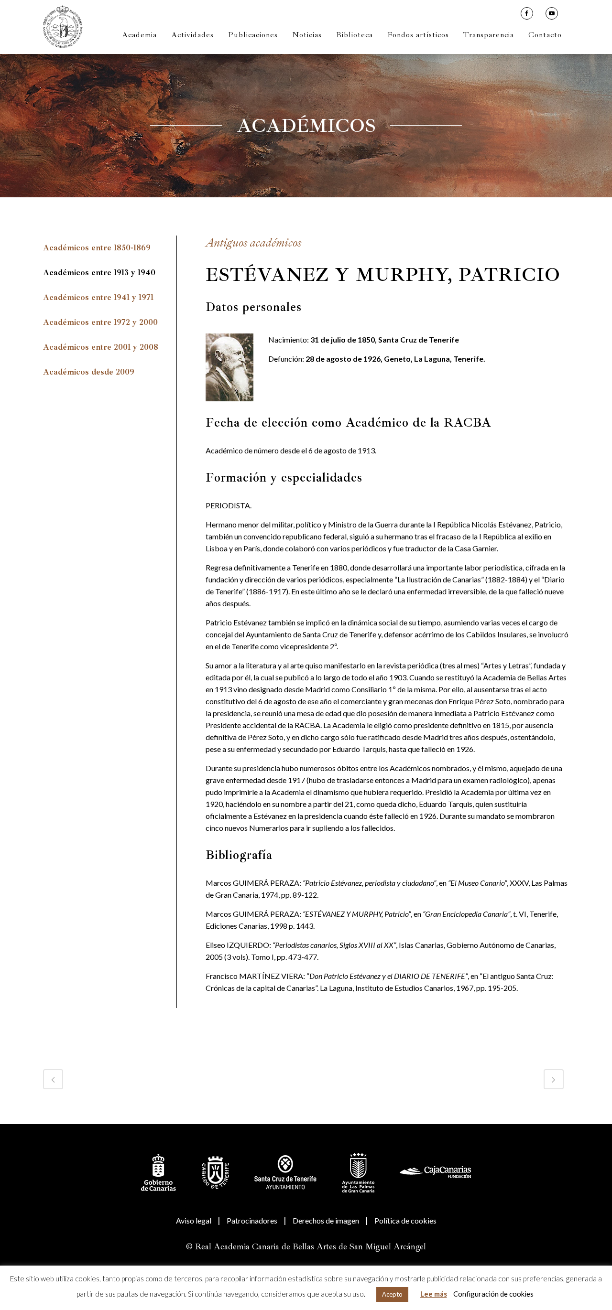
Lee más (433, 1293)
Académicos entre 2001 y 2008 (100, 347)
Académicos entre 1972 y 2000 (100, 322)
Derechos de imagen (326, 1220)
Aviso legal (193, 1220)
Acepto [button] (392, 1294)
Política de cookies (405, 1220)
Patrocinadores (252, 1220)
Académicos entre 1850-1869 (97, 248)
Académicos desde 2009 (88, 372)
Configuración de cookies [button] (493, 1293)
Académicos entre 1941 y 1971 (98, 297)
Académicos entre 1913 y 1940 (99, 273)
